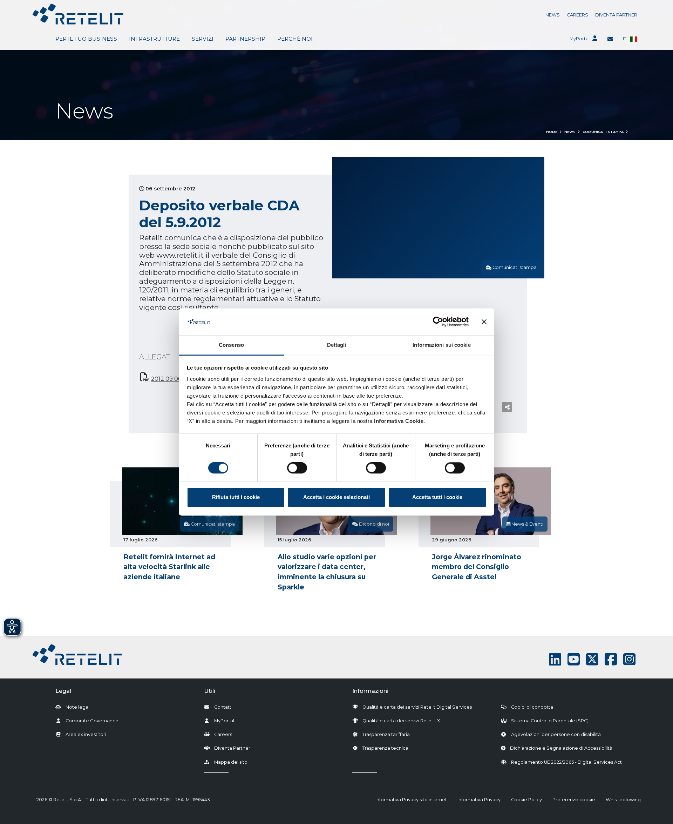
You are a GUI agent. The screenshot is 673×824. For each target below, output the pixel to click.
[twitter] (592, 659)
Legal (63, 691)
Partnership (245, 38)
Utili (209, 691)
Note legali (78, 707)
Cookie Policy (526, 799)
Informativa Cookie (398, 421)
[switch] (297, 468)
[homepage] (78, 14)
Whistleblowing (623, 799)
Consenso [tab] (231, 345)
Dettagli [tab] (336, 345)
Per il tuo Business (86, 38)
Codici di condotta (532, 707)
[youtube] (573, 659)
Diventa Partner (616, 15)
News (552, 15)
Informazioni (370, 691)
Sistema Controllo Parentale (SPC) (550, 720)
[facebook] (611, 659)
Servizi (202, 38)
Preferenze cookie (573, 799)
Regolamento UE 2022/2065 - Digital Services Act (566, 762)
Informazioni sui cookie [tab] (441, 345)
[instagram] (629, 659)
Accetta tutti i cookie (437, 497)
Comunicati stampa (603, 132)
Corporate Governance (92, 720)
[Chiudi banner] (484, 321)
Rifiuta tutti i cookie (236, 497)
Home (551, 132)
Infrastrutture (154, 38)
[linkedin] (555, 659)
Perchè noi (295, 38)
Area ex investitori (86, 734)
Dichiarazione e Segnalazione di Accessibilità (561, 748)
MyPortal (580, 38)
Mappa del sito (230, 762)
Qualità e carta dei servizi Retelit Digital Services (417, 707)
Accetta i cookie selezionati (336, 497)
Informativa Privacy (479, 799)
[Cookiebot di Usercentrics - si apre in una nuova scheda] (438, 322)
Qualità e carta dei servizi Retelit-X (401, 720)
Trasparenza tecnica (385, 748)
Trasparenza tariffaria (386, 734)
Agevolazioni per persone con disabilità (556, 734)
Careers (577, 15)
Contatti (223, 707)
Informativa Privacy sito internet (411, 799)
